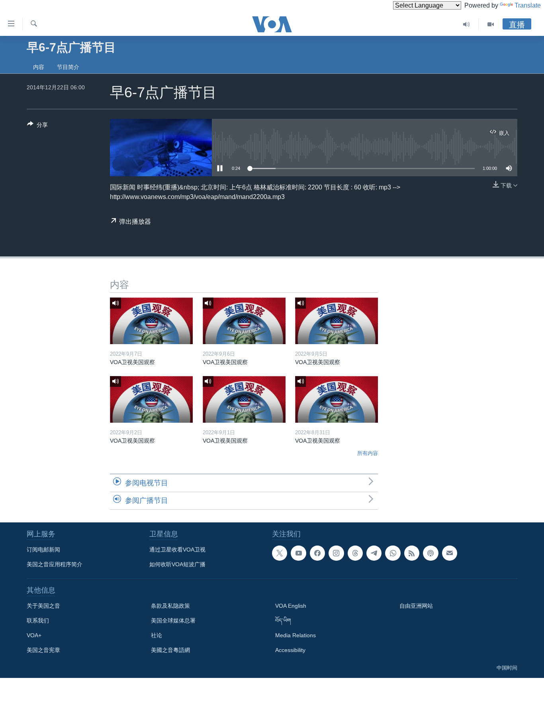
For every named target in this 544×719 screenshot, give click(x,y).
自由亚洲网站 (416, 606)
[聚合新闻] (411, 553)
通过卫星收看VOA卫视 (177, 549)
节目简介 (68, 67)
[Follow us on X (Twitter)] (279, 553)
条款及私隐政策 (170, 606)
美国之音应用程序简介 (54, 564)
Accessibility (290, 650)
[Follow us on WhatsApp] (392, 553)
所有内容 (367, 453)
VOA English (290, 606)
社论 (156, 635)
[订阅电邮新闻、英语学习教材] (449, 553)
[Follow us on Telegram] (374, 553)
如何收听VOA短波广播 (177, 564)
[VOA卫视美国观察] (151, 320)
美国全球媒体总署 (173, 620)
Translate (528, 5)
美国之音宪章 (43, 650)
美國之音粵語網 (170, 650)
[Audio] (466, 24)
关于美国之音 (43, 606)
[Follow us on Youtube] (298, 553)
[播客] (430, 553)
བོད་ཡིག (283, 620)
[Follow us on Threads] (355, 553)
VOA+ (34, 635)
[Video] (491, 24)
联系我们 (38, 620)
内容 (38, 67)
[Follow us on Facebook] (317, 553)
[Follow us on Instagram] (336, 553)
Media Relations (295, 635)
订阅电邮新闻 (43, 549)
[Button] (37, 126)
